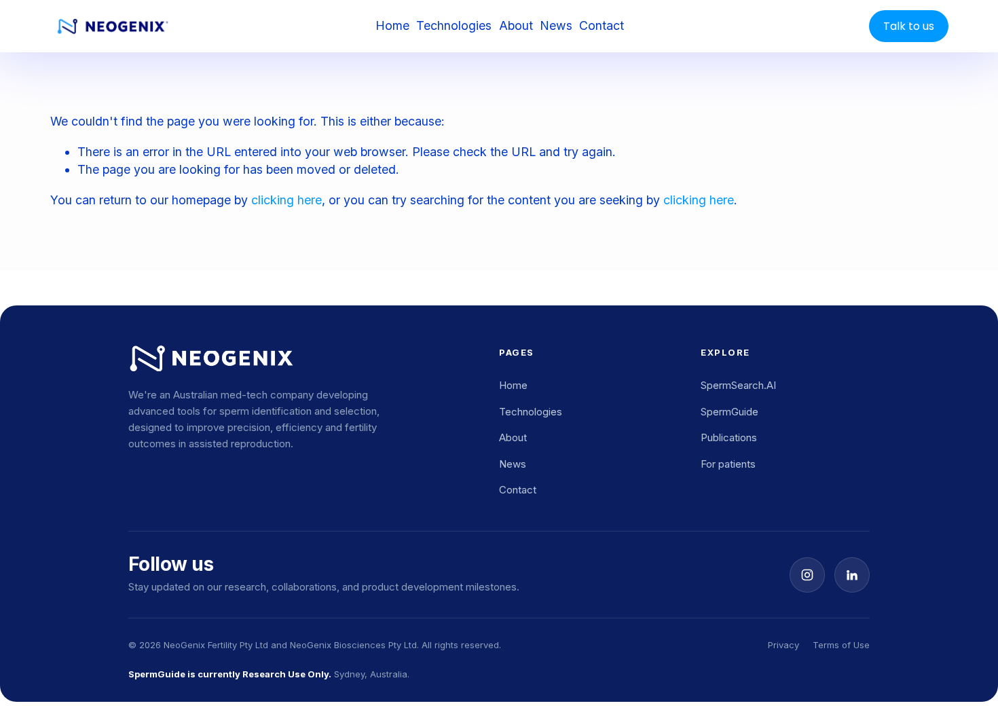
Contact (601, 25)
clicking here (286, 200)
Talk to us (908, 26)
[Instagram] (807, 575)
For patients (728, 463)
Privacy (783, 644)
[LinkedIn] (852, 575)
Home (392, 25)
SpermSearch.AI (738, 385)
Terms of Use (841, 644)
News (556, 25)
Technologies (454, 25)
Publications (729, 437)
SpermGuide (729, 411)
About (516, 25)
